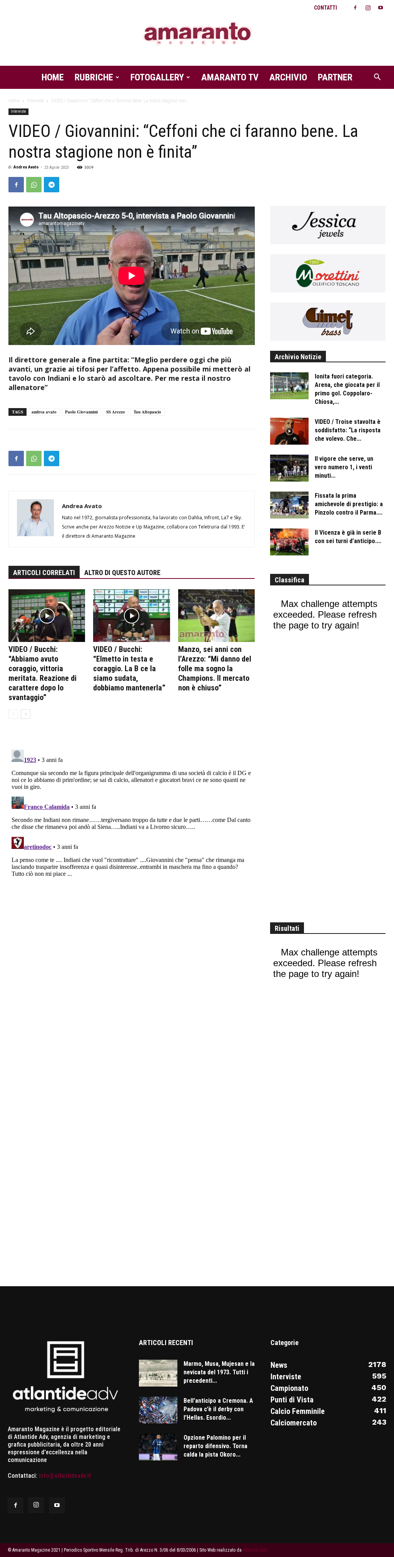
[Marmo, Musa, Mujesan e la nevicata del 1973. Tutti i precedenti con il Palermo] (158, 1373)
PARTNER (335, 77)
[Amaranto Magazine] (197, 34)
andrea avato (44, 412)
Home (53, 77)
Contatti (325, 8)
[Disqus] (131, 843)
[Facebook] (355, 7)
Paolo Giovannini (81, 412)
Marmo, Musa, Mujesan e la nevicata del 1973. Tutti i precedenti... (219, 1372)
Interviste (35, 100)
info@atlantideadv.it (65, 1475)
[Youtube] (380, 7)
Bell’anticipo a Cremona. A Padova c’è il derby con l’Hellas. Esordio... (218, 1409)
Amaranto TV (230, 77)
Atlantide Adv (255, 1550)
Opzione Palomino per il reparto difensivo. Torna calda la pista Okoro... (215, 1446)
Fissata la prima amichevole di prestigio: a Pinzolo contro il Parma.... (349, 504)
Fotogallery (157, 77)
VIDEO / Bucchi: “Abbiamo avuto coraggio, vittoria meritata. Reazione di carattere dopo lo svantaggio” (42, 673)
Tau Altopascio (147, 412)
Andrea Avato (25, 167)
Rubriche (94, 77)
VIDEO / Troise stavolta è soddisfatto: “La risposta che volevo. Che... (348, 430)
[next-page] (25, 714)
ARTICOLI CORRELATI (44, 572)
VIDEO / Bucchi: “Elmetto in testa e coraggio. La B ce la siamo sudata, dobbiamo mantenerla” (129, 668)
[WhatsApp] (34, 184)
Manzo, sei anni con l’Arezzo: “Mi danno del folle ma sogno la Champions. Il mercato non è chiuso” (214, 668)
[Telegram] (51, 184)
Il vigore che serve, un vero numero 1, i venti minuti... (344, 467)
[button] (377, 77)
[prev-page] (13, 714)
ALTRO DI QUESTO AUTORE (122, 572)
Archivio (288, 77)
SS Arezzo (115, 412)
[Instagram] (368, 7)
